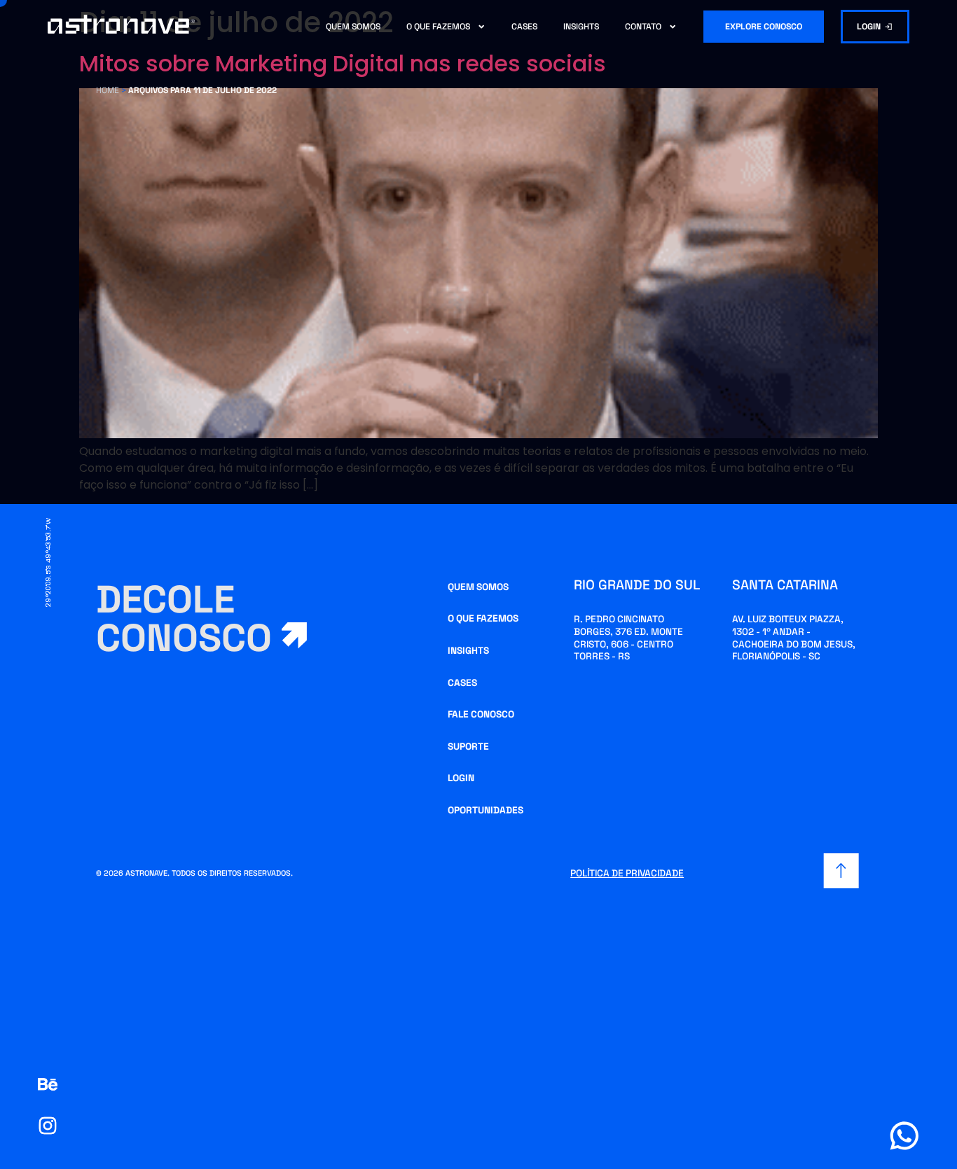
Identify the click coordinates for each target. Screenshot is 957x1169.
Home (107, 90)
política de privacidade (627, 873)
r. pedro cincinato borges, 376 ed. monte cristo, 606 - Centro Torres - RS (628, 637)
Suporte (468, 746)
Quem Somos (353, 26)
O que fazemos (438, 26)
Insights (581, 26)
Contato (643, 26)
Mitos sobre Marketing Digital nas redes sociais (342, 63)
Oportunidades (485, 810)
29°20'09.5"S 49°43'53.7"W (48, 562)
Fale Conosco (481, 714)
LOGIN (461, 778)
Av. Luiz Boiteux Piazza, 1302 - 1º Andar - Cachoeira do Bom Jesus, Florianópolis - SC (793, 637)
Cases (524, 26)
